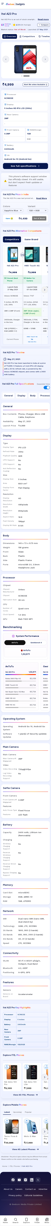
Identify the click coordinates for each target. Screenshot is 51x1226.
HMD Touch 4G (32, 265)
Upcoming (17, 1112)
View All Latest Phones (23, 1149)
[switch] (47, 387)
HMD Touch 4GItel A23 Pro (32, 339)
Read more (43, 19)
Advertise (43, 1189)
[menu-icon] (3, 4)
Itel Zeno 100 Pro (10, 1083)
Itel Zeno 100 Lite (30, 1083)
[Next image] (45, 59)
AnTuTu (15, 643)
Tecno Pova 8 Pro (10, 1137)
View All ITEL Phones (23, 1095)
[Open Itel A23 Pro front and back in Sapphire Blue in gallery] (25, 59)
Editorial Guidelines (33, 1195)
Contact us (30, 1189)
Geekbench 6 (36, 643)
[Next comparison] (44, 289)
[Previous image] (5, 59)
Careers (18, 1189)
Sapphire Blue (11, 210)
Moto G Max (30, 1136)
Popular (28, 1112)
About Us (8, 1189)
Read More (41, 198)
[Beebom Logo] (15, 4)
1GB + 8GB (34, 210)
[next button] (44, 1077)
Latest (7, 1112)
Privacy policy (15, 1195)
